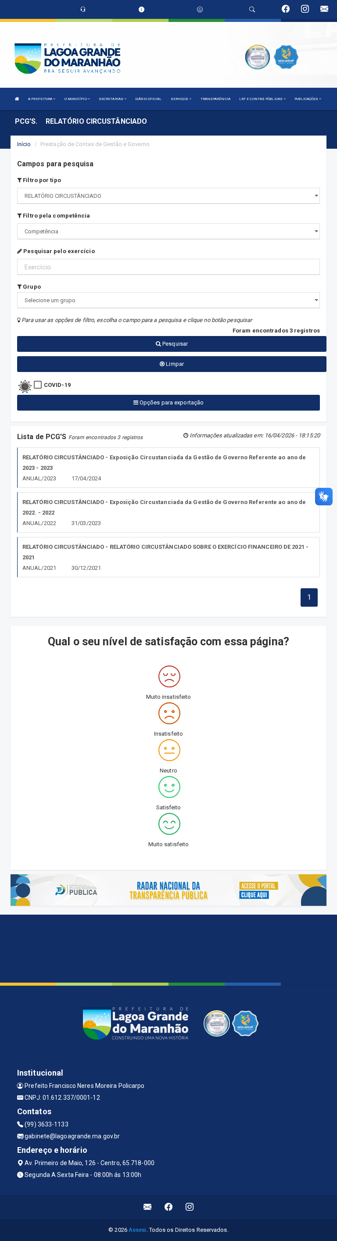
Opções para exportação (171, 402)
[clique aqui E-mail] (147, 1207)
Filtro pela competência (56, 215)
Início (24, 144)
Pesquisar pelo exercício (58, 251)
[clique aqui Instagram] (189, 1207)
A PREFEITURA (40, 99)
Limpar (174, 364)
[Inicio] (17, 99)
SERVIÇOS (180, 99)
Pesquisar (174, 343)
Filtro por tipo (41, 180)
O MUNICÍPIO (76, 99)
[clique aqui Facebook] (168, 1207)
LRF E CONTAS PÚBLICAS (261, 99)
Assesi (138, 1230)
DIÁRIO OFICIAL (148, 99)
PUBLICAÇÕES (306, 99)
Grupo (31, 286)
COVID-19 (57, 385)
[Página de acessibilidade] (200, 9)
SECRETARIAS (111, 99)
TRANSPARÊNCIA (215, 99)
